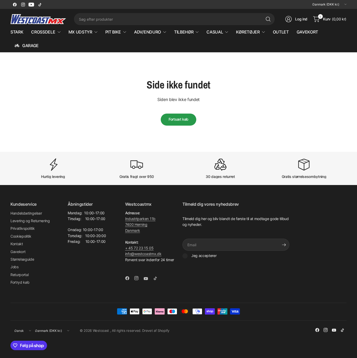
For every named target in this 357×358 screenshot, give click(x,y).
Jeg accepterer (204, 255)
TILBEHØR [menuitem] (183, 32)
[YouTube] (31, 4)
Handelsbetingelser (26, 213)
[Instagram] (23, 4)
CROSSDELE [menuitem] (43, 32)
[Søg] (268, 19)
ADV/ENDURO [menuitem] (147, 32)
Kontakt (16, 244)
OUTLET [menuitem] (281, 32)
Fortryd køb (19, 282)
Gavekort (17, 251)
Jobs (14, 267)
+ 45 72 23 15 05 (139, 248)
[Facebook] (14, 4)
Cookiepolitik (20, 236)
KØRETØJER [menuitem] (248, 32)
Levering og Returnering (30, 221)
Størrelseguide (22, 259)
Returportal (19, 274)
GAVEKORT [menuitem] (307, 32)
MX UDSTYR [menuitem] (80, 32)
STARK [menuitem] (16, 32)
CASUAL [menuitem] (214, 32)
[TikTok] (40, 4)
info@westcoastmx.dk (143, 253)
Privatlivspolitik (22, 228)
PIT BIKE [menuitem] (113, 32)
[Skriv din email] (284, 245)
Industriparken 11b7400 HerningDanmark (140, 224)
